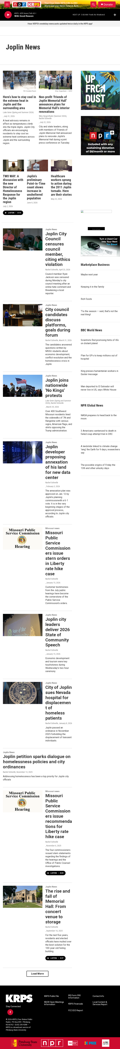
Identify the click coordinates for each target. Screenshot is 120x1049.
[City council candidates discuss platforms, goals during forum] (22, 315)
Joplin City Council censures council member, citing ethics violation (57, 249)
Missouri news (52, 528)
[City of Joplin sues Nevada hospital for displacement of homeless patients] (22, 693)
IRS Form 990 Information (74, 996)
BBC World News (91, 330)
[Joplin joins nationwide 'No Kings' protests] (22, 386)
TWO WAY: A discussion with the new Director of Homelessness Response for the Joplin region (13, 189)
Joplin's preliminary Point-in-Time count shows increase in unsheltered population (36, 187)
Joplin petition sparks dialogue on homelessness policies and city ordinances (37, 761)
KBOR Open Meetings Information (54, 1003)
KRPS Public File (51, 996)
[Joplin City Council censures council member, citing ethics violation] (22, 239)
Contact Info (98, 996)
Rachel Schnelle (51, 269)
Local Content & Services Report (100, 1003)
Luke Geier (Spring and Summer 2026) (18, 112)
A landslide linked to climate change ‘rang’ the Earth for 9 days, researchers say (100, 449)
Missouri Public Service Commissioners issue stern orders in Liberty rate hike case (57, 553)
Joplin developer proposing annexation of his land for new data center (57, 462)
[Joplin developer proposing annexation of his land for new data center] (22, 452)
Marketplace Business (95, 265)
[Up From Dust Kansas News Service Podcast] (100, 90)
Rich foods (86, 299)
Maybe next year (89, 274)
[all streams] (115, 15)
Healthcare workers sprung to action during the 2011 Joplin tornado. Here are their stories (61, 185)
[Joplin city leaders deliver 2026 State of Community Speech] (22, 625)
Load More (37, 973)
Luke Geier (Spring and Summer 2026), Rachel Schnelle (58, 401)
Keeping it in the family (92, 286)
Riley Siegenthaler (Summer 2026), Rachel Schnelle (53, 117)
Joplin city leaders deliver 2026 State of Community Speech (57, 632)
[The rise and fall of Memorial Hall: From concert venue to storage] (22, 897)
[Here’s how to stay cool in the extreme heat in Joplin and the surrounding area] (19, 80)
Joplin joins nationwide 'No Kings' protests (56, 388)
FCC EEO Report (75, 1010)
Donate (108, 4)
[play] (8, 14)
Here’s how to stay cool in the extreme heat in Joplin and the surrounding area (19, 102)
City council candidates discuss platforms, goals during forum (57, 322)
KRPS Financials (75, 1004)
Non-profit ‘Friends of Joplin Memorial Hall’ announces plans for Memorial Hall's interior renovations (54, 104)
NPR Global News (92, 405)
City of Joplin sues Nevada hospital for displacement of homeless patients (58, 703)
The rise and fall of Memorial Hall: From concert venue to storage (57, 906)
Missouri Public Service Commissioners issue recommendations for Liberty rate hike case (58, 816)
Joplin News (51, 229)
